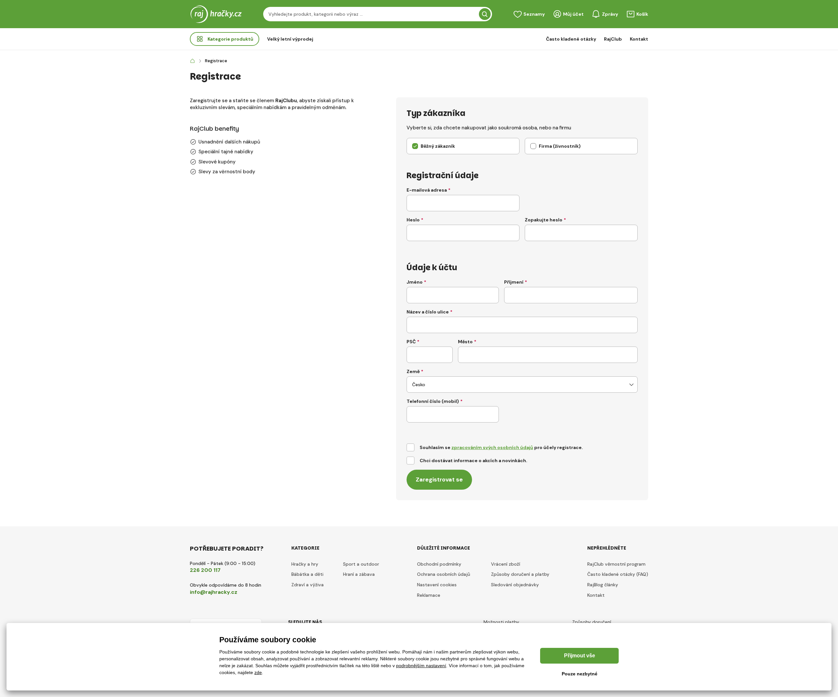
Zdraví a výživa (307, 585)
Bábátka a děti (307, 574)
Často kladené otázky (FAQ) (617, 574)
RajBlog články (602, 585)
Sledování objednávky (515, 585)
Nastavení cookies (437, 585)
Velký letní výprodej (290, 39)
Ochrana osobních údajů (443, 574)
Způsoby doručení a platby (520, 574)
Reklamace (428, 595)
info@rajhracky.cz (213, 592)
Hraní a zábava (359, 574)
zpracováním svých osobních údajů (492, 447)
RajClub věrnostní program (616, 564)
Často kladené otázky (571, 39)
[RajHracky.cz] (192, 61)
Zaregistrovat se (439, 479)
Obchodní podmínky (439, 564)
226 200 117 (205, 570)
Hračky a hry (304, 564)
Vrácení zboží (505, 564)
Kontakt (639, 39)
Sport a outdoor (361, 564)
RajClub (613, 39)
